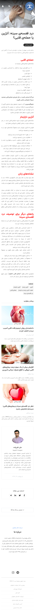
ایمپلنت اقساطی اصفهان (18, 596)
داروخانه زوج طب (17, 589)
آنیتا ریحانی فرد (30, 335)
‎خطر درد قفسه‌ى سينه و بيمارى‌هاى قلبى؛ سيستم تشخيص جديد (18, 407)
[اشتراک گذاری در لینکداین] (15, 495)
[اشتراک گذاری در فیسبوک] (24, 495)
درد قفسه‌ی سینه (28, 293)
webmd (31, 284)
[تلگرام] (17, 572)
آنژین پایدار (25, 287)
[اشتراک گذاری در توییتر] (20, 495)
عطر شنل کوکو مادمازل (17, 600)
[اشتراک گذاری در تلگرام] (11, 495)
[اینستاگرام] (13, 572)
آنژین (31, 287)
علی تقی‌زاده (17, 447)
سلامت (17, 363)
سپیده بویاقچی (30, 413)
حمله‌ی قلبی (13, 290)
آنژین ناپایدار (17, 287)
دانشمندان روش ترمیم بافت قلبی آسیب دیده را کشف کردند (18, 329)
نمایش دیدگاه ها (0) (16, 510)
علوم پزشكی (28, 45)
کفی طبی (17, 593)
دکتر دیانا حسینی (17, 608)
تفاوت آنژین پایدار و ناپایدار (25, 290)
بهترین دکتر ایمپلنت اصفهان (17, 585)
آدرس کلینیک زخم (17, 604)
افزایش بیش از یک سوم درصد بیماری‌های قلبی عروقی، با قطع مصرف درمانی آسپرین (18, 368)
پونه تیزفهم (31, 374)
